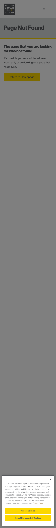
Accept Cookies (28, 511)
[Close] (51, 479)
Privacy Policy (38, 503)
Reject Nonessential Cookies (28, 518)
